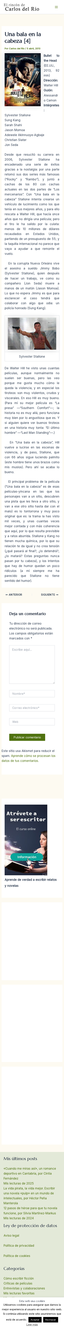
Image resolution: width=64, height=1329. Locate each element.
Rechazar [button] (50, 1319)
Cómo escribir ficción (19, 1278)
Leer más (32, 1324)
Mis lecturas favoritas (19, 1293)
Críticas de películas (18, 1283)
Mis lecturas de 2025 (19, 1183)
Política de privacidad (19, 1245)
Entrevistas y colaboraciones (24, 1288)
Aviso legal (11, 1235)
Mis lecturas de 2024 (19, 1218)
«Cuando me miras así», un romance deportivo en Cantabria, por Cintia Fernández (30, 1173)
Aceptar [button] (35, 1319)
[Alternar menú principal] (56, 7)
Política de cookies (17, 1256)
